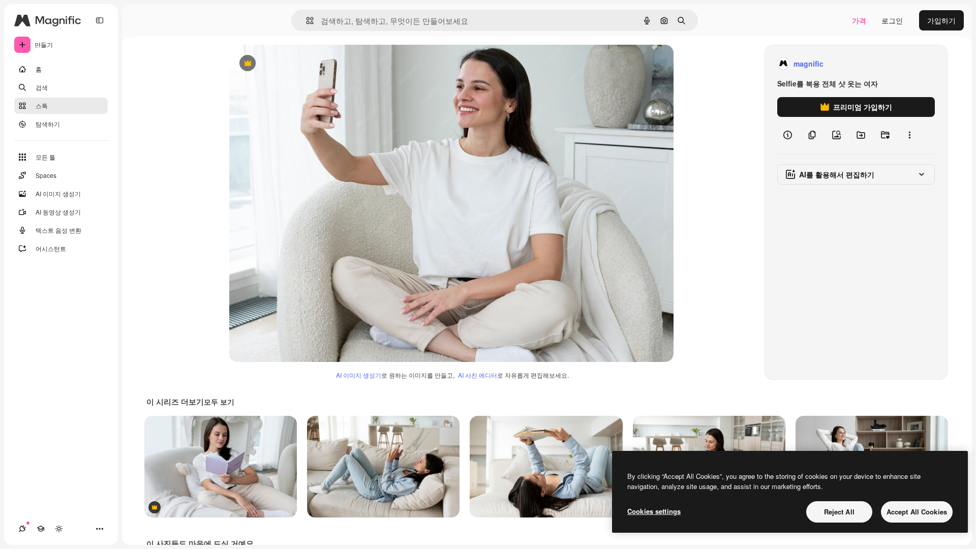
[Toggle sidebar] (100, 20)
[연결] (22, 529)
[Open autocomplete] (306, 20)
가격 (859, 20)
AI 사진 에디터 (477, 375)
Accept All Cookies (917, 511)
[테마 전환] (59, 529)
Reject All (839, 511)
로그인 (892, 20)
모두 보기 (219, 401)
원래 (287, 63)
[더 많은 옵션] (909, 135)
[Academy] (41, 529)
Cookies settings (654, 511)
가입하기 (941, 20)
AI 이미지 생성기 (358, 375)
